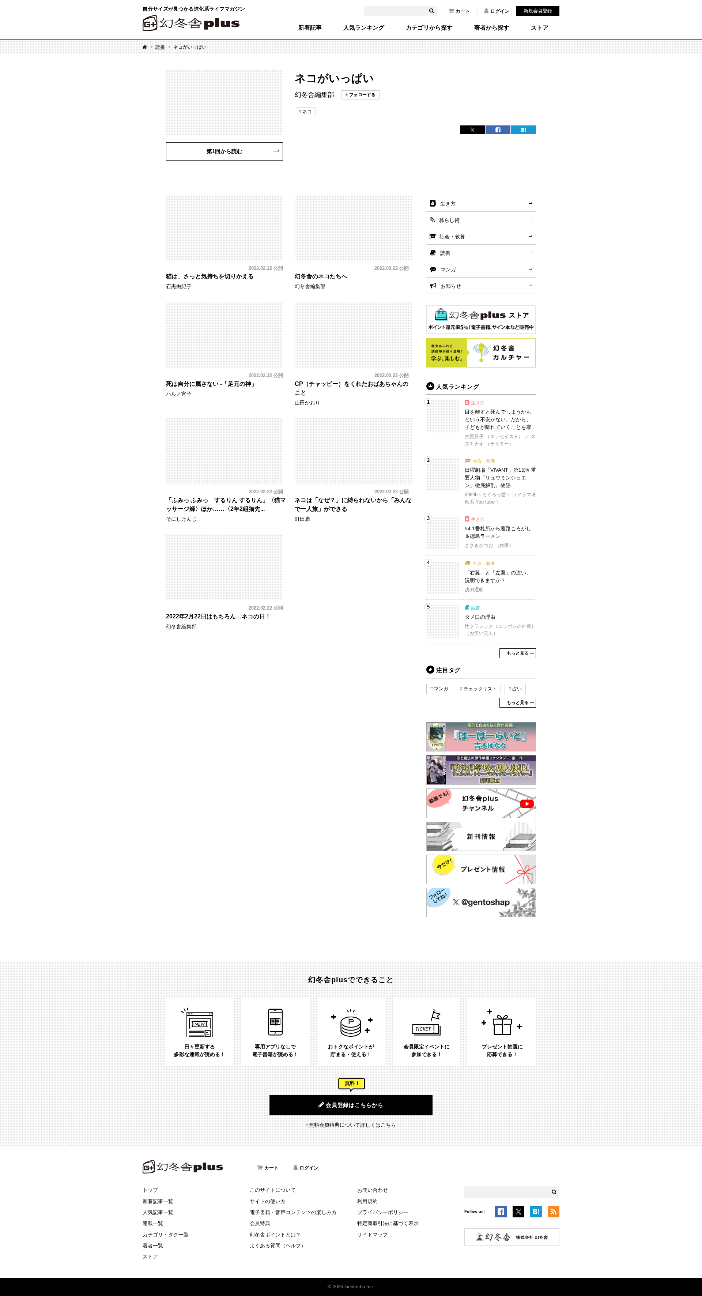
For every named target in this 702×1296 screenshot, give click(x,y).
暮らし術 (449, 220)
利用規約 (367, 1201)
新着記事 (310, 28)
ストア (539, 28)
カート (463, 11)
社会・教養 (452, 237)
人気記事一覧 (158, 1212)
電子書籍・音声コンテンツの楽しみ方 (293, 1212)
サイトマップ (372, 1234)
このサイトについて (273, 1190)
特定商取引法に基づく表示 (388, 1223)
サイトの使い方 (268, 1201)
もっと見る (518, 653)
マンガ (448, 269)
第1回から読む (224, 151)
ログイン (499, 11)
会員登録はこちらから (355, 1105)
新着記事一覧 (158, 1201)
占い (517, 689)
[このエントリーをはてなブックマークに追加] (536, 1213)
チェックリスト (480, 689)
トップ (150, 1190)
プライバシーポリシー (382, 1212)
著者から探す (491, 28)
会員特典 (260, 1223)
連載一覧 (153, 1223)
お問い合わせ (372, 1190)
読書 (160, 47)
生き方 (448, 204)
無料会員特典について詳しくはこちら (352, 1125)
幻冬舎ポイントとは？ (275, 1234)
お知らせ (451, 286)
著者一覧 (153, 1245)
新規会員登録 (538, 11)
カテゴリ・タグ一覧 (166, 1234)
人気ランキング (363, 28)
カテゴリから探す (429, 28)
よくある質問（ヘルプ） (278, 1245)
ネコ (307, 111)
